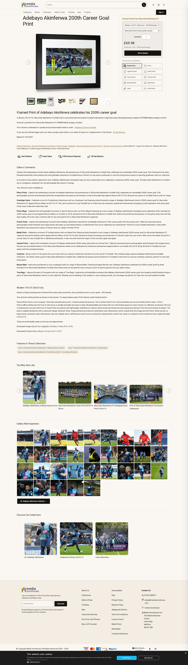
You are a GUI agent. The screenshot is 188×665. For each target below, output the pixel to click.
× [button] (185, 653)
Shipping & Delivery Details (85, 127)
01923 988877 (150, 595)
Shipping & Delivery (119, 610)
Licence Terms (118, 619)
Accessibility (117, 590)
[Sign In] (163, 4)
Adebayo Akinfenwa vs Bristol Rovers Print (40, 406)
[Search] (144, 5)
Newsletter (116, 629)
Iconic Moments (102, 347)
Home (20, 347)
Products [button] (87, 12)
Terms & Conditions (120, 614)
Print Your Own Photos (91, 619)
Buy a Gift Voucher (89, 624)
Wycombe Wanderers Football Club (44, 146)
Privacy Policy (117, 600)
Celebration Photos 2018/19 (55, 347)
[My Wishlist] (153, 4)
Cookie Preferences (120, 634)
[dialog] (94, 658)
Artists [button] (37, 12)
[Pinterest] (155, 650)
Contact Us (146, 590)
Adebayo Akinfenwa (24, 146)
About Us (85, 590)
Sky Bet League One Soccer (113, 146)
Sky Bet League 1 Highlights (66, 146)
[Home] (32, 4)
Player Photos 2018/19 (54, 352)
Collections (47, 12)
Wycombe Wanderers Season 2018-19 (89, 146)
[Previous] (28, 62)
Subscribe (60, 604)
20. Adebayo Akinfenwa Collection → (33, 501)
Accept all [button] (127, 658)
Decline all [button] (148, 658)
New (79, 12)
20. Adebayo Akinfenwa (69, 352)
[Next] (108, 62)
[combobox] (93, 5)
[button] (70, 662)
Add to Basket (143, 53)
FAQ (113, 595)
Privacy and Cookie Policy (39, 660)
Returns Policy (117, 605)
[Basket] (158, 4)
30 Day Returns (119, 132)
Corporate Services (89, 614)
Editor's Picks (60, 12)
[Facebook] (150, 650)
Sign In (161, 12)
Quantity (137, 37)
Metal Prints (116, 624)
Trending (71, 12)
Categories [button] (27, 12)
